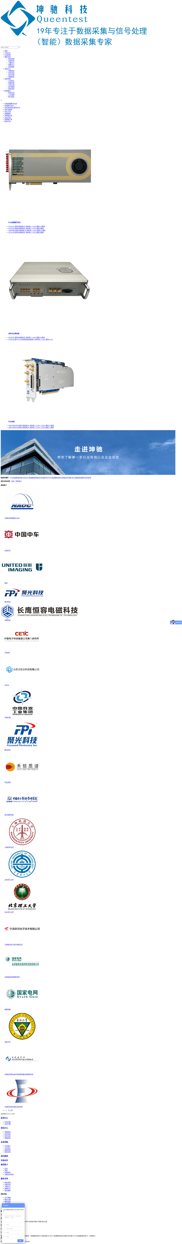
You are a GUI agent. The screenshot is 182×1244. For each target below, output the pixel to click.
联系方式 (11, 93)
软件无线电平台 (43, 477)
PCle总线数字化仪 (14, 222)
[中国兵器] (22, 715)
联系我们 (8, 91)
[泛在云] (22, 683)
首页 (6, 51)
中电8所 (7, 652)
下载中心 (11, 63)
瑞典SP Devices (25, 1241)
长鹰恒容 (8, 620)
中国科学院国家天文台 (12, 518)
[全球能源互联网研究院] (22, 975)
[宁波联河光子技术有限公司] (22, 943)
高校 (6, 1170)
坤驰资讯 (11, 71)
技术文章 (11, 75)
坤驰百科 (11, 77)
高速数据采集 (33, 477)
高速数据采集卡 (57, 477)
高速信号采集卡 (67, 477)
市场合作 (4, 1160)
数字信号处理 (86, 477)
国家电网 (8, 1009)
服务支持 (8, 57)
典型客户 (19, 481)
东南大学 (8, 1042)
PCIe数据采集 (77, 477)
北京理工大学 (9, 912)
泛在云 (7, 685)
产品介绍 (11, 85)
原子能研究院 (9, 815)
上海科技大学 (9, 847)
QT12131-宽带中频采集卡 (26, 226)
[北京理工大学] (22, 910)
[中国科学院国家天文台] (22, 516)
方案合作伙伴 (9, 1174)
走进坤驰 (8, 79)
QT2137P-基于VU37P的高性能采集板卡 (30, 339)
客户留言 (11, 97)
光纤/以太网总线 (13, 333)
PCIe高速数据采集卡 (17, 477)
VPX (50, 477)
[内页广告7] (88, 474)
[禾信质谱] (22, 780)
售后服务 (11, 67)
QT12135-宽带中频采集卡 (26, 228)
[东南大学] (22, 1040)
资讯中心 (8, 69)
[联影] (22, 581)
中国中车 (8, 550)
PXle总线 (11, 421)
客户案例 (11, 87)
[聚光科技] (24, 600)
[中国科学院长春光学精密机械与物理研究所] (22, 1072)
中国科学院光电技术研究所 (14, 1107)
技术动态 (11, 73)
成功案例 (4, 1156)
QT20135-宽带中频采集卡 (26, 337)
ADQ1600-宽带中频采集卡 (26, 230)
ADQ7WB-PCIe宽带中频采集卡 (31, 427)
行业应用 (8, 55)
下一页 (10, 1110)
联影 (6, 583)
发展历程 (11, 83)
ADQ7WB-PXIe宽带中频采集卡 (31, 425)
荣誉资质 (11, 89)
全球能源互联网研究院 (12, 977)
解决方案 (8, 1199)
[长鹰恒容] (40, 618)
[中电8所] (22, 651)
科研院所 (8, 1172)
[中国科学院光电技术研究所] (22, 1105)
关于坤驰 (8, 1197)
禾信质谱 (8, 782)
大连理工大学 (9, 879)
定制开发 (11, 61)
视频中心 (11, 65)
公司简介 (11, 81)
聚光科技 (8, 602)
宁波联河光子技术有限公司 (14, 944)
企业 (6, 1168)
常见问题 (8, 1122)
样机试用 (11, 59)
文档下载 (8, 1124)
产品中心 (8, 53)
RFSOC (26, 477)
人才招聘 (11, 95)
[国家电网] (22, 1007)
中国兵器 (8, 717)
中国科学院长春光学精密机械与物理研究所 (19, 1074)
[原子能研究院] (22, 813)
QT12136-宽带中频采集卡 (26, 232)
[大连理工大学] (22, 878)
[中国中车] (22, 549)
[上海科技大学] (22, 845)
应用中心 (4, 1118)
